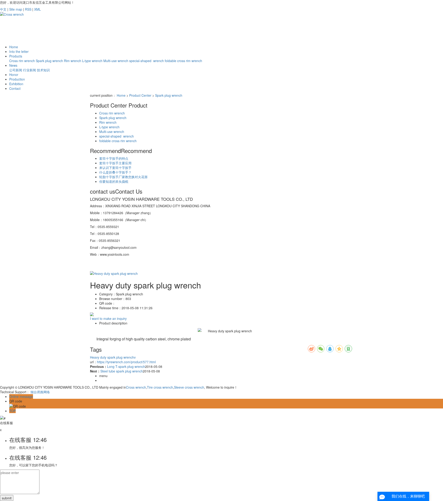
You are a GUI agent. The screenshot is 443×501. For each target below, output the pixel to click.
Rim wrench (72, 60)
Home (13, 47)
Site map (15, 9)
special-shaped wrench (146, 60)
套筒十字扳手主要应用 (115, 163)
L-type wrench (92, 60)
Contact (15, 88)
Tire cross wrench (160, 387)
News (13, 65)
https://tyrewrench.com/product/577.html (126, 362)
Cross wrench (136, 387)
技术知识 (43, 70)
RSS (28, 9)
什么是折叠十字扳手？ (115, 172)
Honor (13, 74)
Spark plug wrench (49, 60)
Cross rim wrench (22, 60)
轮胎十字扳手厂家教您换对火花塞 (123, 176)
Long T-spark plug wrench (126, 366)
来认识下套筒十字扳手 (115, 167)
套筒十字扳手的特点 (113, 158)
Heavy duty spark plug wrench (112, 357)
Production (17, 79)
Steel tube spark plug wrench (121, 371)
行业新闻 (29, 70)
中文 (3, 9)
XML (37, 9)
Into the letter (19, 51)
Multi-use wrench (115, 60)
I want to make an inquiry (108, 318)
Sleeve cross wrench (189, 387)
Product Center (140, 95)
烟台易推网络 (40, 392)
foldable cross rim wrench (183, 60)
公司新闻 (15, 70)
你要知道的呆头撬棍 (113, 181)
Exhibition (16, 83)
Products (15, 56)
